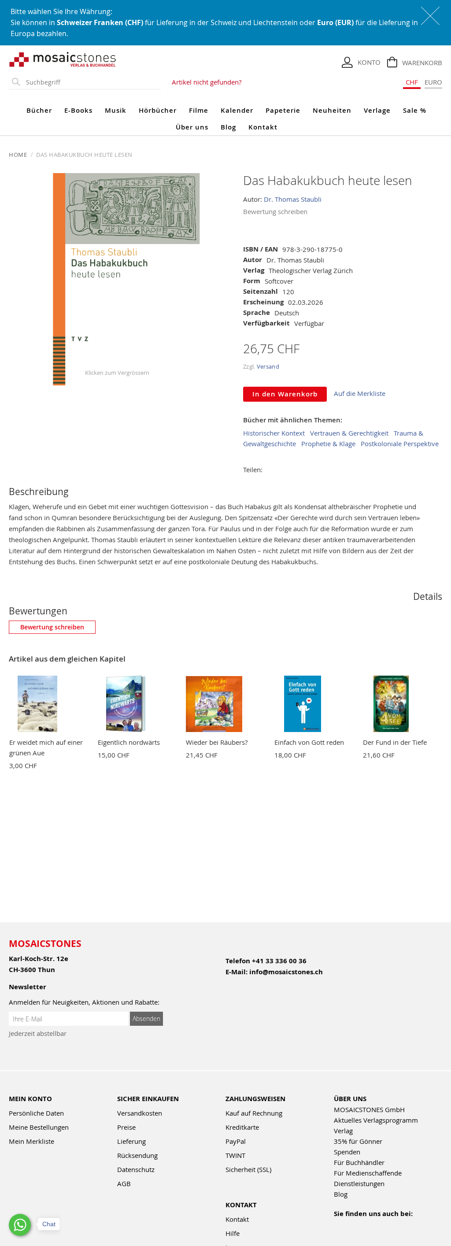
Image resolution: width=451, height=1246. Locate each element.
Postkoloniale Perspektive (400, 443)
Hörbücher (158, 110)
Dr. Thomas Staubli (293, 199)
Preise (126, 1127)
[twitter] (396, 1225)
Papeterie (283, 110)
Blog (228, 127)
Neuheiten (332, 110)
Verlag (343, 1130)
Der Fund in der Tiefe (395, 742)
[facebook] (339, 1225)
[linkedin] (415, 1225)
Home (18, 155)
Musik (115, 110)
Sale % (414, 110)
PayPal (236, 1141)
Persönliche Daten (36, 1113)
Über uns (192, 127)
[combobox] (91, 82)
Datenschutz (136, 1169)
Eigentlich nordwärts (129, 742)
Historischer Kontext (274, 433)
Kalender (237, 110)
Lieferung (131, 1141)
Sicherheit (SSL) (248, 1169)
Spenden (347, 1151)
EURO (433, 82)
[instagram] (377, 1225)
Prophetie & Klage (328, 443)
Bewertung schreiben (275, 211)
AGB (124, 1183)
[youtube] (358, 1225)
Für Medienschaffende (368, 1172)
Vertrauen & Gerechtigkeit (349, 433)
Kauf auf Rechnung (254, 1113)
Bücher (39, 110)
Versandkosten (139, 1113)
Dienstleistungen (359, 1183)
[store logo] (63, 59)
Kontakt (262, 127)
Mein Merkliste (31, 1141)
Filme (198, 110)
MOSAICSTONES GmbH (369, 1109)
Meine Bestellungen (39, 1127)
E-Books (78, 110)
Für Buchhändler (359, 1162)
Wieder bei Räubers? (217, 742)
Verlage (377, 110)
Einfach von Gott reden (309, 742)
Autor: (253, 199)
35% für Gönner (358, 1141)
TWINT (235, 1155)
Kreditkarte (242, 1127)
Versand (268, 366)
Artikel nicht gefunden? (206, 82)
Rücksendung (137, 1155)
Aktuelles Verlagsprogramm (376, 1120)
